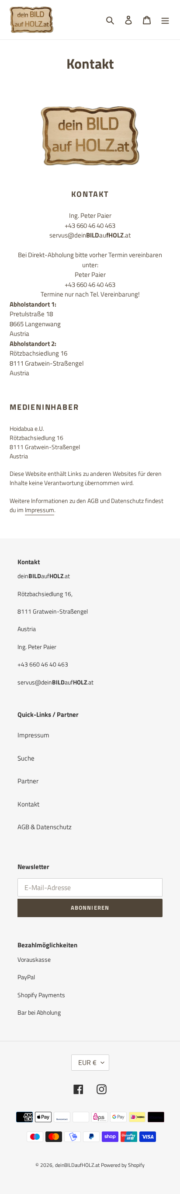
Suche (26, 758)
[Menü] (165, 19)
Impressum (39, 509)
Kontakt (28, 804)
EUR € (87, 1062)
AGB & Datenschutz (44, 827)
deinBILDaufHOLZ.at (77, 1165)
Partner (27, 781)
